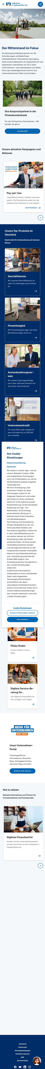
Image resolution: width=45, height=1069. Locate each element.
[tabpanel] (22, 187)
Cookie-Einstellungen (22, 608)
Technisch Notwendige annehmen (22, 613)
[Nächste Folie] (40, 217)
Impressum (22, 1044)
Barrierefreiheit (22, 1061)
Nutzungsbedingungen (22, 1051)
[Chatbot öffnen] (37, 1061)
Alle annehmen (22, 619)
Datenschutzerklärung (16, 463)
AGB (22, 1057)
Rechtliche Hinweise (23, 1054)
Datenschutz (22, 1047)
